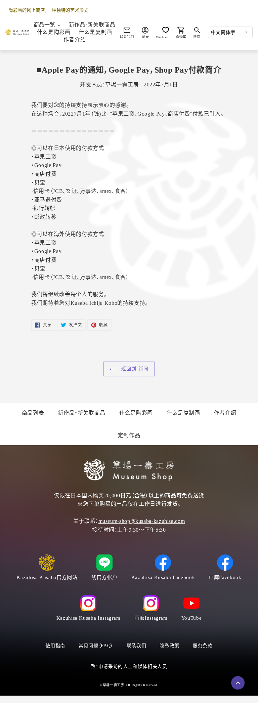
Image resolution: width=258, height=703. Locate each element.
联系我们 (136, 645)
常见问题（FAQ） (96, 645)
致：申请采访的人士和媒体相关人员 (129, 666)
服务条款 (203, 645)
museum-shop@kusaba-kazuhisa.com (141, 521)
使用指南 (55, 645)
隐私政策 (169, 645)
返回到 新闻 (134, 368)
